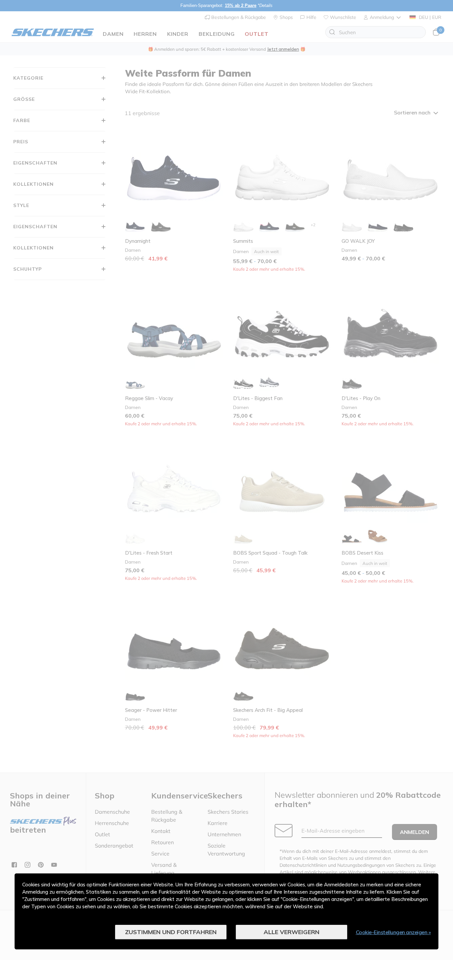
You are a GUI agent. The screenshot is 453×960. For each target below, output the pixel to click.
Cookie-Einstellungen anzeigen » (393, 932)
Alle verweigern (291, 932)
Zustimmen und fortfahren (171, 932)
